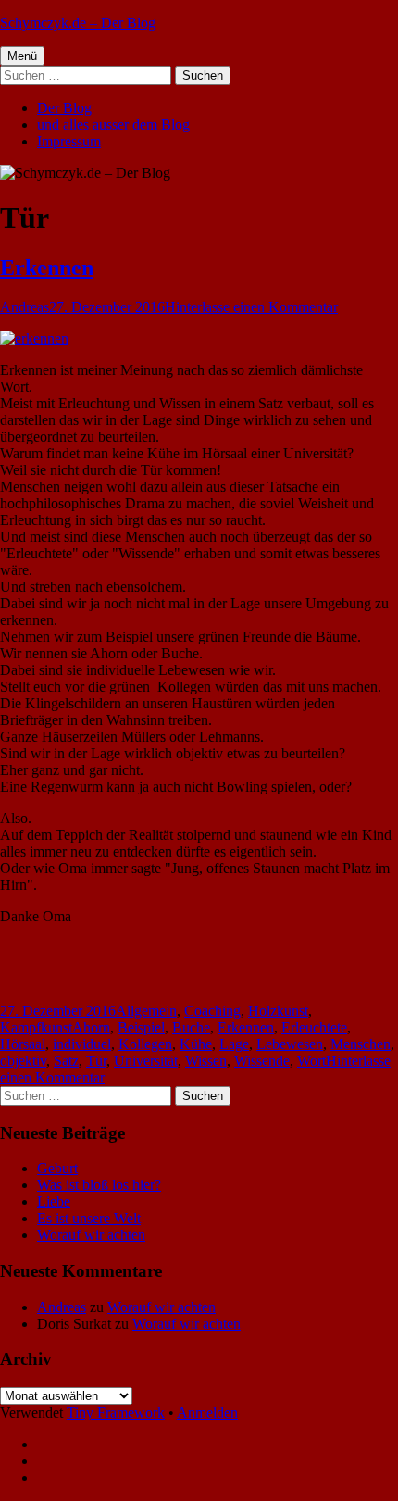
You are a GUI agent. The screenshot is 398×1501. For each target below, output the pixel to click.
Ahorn (91, 1027)
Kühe (196, 1044)
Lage (234, 1044)
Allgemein (146, 1011)
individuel (82, 1044)
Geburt (57, 1168)
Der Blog (64, 108)
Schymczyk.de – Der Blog (77, 23)
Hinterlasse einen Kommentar (251, 307)
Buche (191, 1027)
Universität (146, 1061)
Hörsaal (22, 1044)
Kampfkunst (36, 1027)
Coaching (212, 1011)
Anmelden (207, 1412)
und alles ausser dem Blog (113, 124)
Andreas (24, 307)
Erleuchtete (314, 1027)
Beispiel (141, 1027)
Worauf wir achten (91, 1235)
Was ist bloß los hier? (99, 1185)
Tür (96, 1061)
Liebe (53, 1201)
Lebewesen (289, 1044)
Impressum (69, 141)
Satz (66, 1061)
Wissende (262, 1061)
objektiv (23, 1061)
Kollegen (145, 1044)
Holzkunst (278, 1011)
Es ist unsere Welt (89, 1218)
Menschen (360, 1044)
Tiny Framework (116, 1412)
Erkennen (46, 268)
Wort (311, 1061)
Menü (22, 56)
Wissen (206, 1061)
